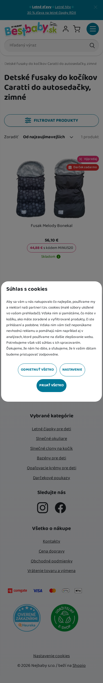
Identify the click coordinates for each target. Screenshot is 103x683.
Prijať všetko (51, 385)
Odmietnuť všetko (37, 370)
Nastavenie (72, 370)
